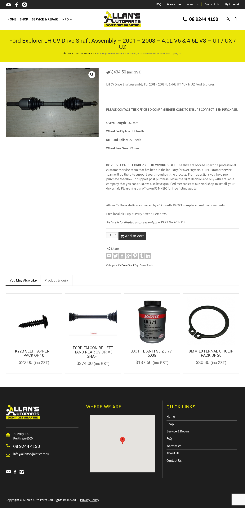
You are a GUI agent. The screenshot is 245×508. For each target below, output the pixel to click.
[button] (122, 440)
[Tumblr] (142, 256)
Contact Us (212, 4)
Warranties (174, 4)
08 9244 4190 (203, 19)
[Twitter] (115, 256)
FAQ (158, 4)
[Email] (9, 4)
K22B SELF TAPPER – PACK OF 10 (34, 353)
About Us (193, 4)
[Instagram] (25, 4)
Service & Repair (178, 431)
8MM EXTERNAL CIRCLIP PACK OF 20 (211, 353)
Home (171, 416)
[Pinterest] (135, 256)
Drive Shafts (147, 265)
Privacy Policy (89, 500)
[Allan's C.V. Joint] (122, 19)
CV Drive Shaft (126, 265)
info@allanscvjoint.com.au (31, 454)
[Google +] (128, 256)
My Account (232, 4)
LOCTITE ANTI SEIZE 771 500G (152, 353)
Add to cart (134, 236)
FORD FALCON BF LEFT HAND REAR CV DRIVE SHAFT (93, 352)
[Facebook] (17, 4)
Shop (170, 424)
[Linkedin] (148, 256)
